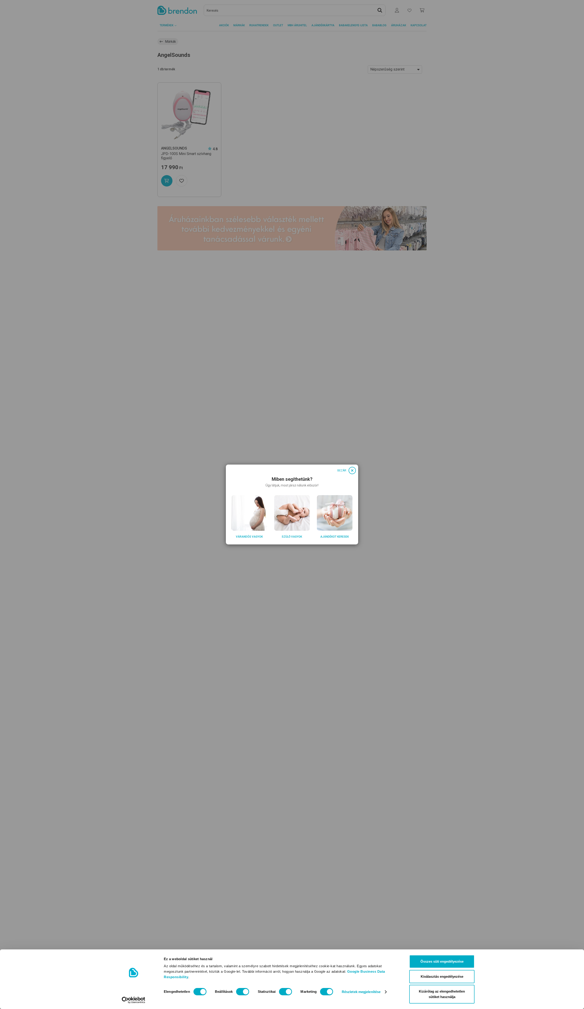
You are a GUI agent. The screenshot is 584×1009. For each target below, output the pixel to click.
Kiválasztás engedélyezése (442, 976)
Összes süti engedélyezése (442, 961)
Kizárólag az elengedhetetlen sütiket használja (442, 994)
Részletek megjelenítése (361, 992)
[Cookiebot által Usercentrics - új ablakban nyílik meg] (134, 1000)
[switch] (242, 991)
